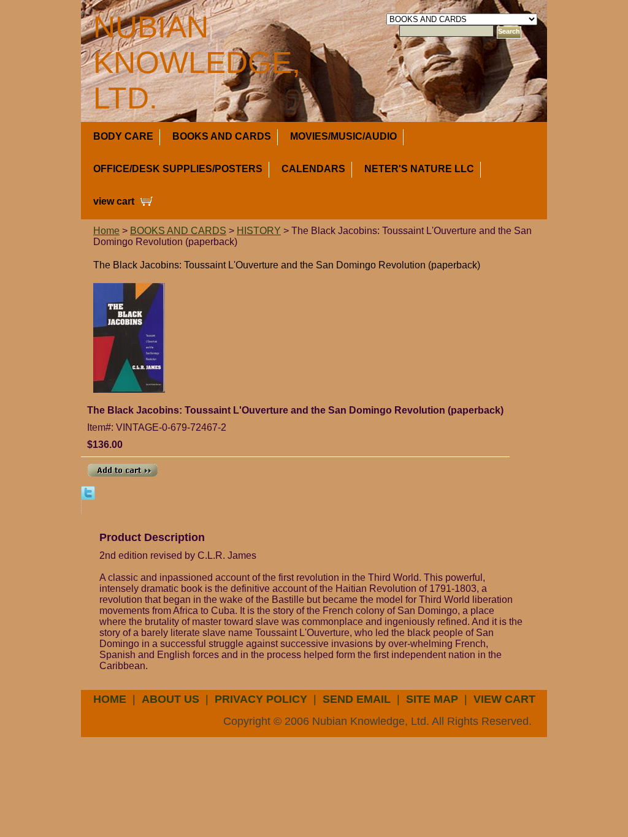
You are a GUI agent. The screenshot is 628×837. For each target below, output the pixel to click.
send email (357, 699)
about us (170, 699)
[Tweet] (88, 492)
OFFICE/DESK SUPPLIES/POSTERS (177, 169)
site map (432, 699)
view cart (113, 201)
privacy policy (261, 699)
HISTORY (259, 230)
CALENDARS (313, 169)
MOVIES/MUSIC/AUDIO (343, 136)
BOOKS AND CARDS (221, 136)
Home (106, 230)
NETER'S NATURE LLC (419, 169)
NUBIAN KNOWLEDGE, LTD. (197, 62)
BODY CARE (123, 136)
